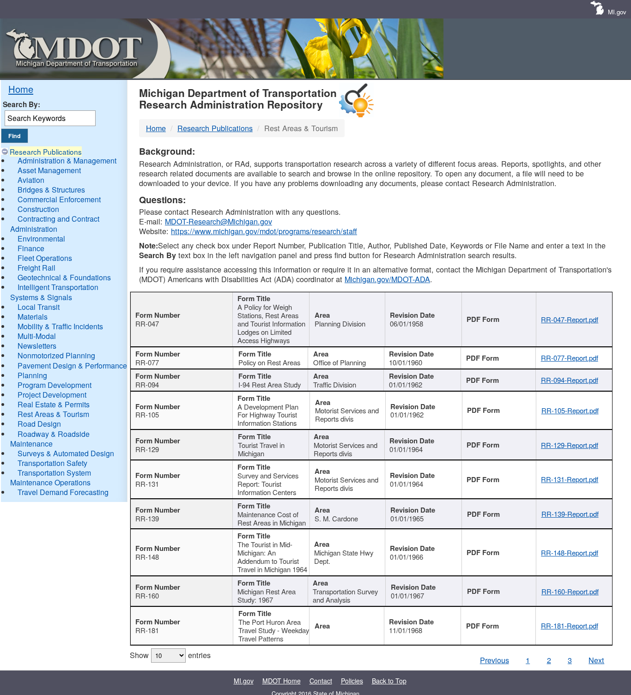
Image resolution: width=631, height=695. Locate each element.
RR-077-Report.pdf (569, 358)
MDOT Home (281, 680)
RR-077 (147, 362)
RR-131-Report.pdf (569, 479)
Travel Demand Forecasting (63, 492)
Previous (494, 659)
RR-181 (147, 630)
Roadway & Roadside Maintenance (50, 439)
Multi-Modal (37, 336)
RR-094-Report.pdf (569, 380)
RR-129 (147, 449)
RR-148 (147, 557)
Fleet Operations (45, 258)
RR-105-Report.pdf (570, 410)
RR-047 (147, 323)
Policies (352, 680)
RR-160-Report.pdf (570, 591)
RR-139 (147, 518)
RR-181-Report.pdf (569, 625)
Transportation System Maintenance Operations (50, 477)
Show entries (170, 654)
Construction (38, 209)
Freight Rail (36, 267)
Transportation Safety (52, 463)
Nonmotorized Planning (56, 355)
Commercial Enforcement (59, 199)
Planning (32, 375)
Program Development (54, 385)
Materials (33, 316)
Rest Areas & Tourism (53, 414)
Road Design (39, 423)
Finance (31, 248)
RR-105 (147, 414)
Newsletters (37, 345)
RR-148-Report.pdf (569, 552)
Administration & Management (67, 160)
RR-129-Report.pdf (569, 445)
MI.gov (617, 11)
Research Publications (46, 151)
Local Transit (39, 307)
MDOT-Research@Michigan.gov (218, 221)
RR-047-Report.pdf (569, 319)
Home (20, 89)
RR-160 (147, 595)
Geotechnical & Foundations (64, 277)
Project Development (52, 394)
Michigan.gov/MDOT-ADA (387, 278)
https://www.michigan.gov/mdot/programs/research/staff (264, 230)
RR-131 (147, 484)
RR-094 (147, 384)
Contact (320, 680)
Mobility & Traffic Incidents (60, 326)
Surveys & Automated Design (66, 453)
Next (596, 659)
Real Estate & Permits (54, 404)
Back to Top (389, 680)
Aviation (31, 180)
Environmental (41, 238)
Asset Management (49, 170)
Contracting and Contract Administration (54, 223)
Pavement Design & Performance (72, 365)
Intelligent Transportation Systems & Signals (54, 292)
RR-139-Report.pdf (570, 514)
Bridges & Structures (51, 189)
